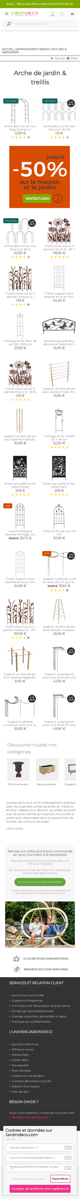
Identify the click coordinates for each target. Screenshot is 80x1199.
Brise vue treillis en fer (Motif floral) (20, 485)
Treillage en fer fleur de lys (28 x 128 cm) (20, 342)
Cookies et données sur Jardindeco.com (28, 1132)
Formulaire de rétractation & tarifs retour (41, 1006)
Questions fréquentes (27, 1000)
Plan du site (20, 1091)
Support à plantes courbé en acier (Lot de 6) (20, 725)
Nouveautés (20, 1065)
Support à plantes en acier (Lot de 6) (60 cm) (59, 675)
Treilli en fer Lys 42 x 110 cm (59, 532)
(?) (36, 1147)
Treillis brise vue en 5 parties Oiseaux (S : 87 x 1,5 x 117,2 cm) (20, 630)
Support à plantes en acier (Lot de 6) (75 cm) (59, 723)
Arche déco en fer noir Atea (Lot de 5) (20, 247)
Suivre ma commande (27, 995)
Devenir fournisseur (26, 1086)
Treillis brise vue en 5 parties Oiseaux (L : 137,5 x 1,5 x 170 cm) (20, 297)
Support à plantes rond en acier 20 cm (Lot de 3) (59, 582)
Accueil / (8, 49)
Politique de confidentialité (31, 1021)
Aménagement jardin (33, 49)
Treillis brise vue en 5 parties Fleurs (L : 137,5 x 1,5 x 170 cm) (20, 392)
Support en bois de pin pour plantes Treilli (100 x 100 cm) (59, 392)
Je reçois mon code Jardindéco (40, 882)
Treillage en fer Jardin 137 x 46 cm (59, 437)
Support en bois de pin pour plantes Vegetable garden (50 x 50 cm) (20, 677)
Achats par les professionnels (32, 1011)
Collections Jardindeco (28, 1076)
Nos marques (21, 1070)
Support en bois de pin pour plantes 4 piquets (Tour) (20, 439)
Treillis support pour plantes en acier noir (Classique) (20, 582)
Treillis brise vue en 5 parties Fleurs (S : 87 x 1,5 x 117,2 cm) (59, 249)
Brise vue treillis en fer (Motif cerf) (59, 485)
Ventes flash (20, 1055)
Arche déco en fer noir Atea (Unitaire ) (20, 127)
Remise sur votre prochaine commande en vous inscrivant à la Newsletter (40, 853)
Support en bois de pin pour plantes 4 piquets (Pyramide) (59, 630)
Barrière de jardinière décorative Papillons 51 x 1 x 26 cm (59, 344)
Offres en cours (23, 1049)
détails (12, 1139)
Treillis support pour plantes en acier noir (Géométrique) (59, 297)
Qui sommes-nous (25, 1044)
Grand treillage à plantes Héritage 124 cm (20, 534)
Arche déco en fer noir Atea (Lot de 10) (59, 127)
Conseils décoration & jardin (31, 1081)
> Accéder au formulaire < (30, 1117)
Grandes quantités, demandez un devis (39, 1016)
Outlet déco (20, 1060)
